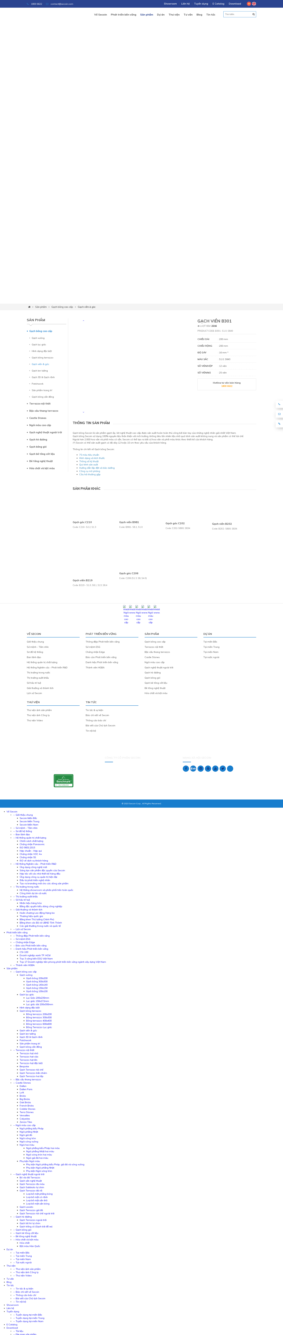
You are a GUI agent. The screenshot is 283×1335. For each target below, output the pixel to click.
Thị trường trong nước (38, 672)
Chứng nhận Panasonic (32, 844)
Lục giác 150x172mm (37, 1001)
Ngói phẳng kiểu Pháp (32, 1128)
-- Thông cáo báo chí (24, 1295)
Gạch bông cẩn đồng (43, 396)
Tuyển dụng (201, 3)
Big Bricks (25, 1099)
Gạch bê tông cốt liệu (42, 453)
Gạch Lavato (26, 1206)
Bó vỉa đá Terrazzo (30, 1177)
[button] (83, 320)
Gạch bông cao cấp (62, 306)
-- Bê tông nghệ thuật (25, 1236)
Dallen (23, 1086)
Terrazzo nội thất (40, 403)
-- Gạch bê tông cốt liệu (25, 1233)
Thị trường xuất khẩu (38, 677)
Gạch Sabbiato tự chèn (32, 1187)
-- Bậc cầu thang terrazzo (27, 1079)
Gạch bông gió (38, 446)
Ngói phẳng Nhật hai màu (40, 1151)
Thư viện (174, 14)
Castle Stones (37, 418)
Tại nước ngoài (211, 657)
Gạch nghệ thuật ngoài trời (45, 432)
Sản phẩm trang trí (42, 390)
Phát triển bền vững (123, 14)
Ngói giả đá (26, 1135)
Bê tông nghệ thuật (41, 461)
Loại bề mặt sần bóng (37, 1203)
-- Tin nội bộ (19, 1301)
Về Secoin (100, 14)
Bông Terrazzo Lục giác (39, 1027)
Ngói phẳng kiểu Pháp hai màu (43, 1148)
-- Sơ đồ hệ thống (22, 831)
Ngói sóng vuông (29, 1141)
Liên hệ (185, 3)
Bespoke (24, 1066)
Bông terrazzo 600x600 (39, 1023)
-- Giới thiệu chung (23, 814)
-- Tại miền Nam (22, 1259)
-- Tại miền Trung (22, 1255)
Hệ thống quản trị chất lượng (42, 662)
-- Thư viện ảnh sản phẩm (27, 1269)
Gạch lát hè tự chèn (30, 1223)
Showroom (170, 3)
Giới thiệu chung (35, 641)
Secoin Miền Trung (29, 821)
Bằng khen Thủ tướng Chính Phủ (37, 919)
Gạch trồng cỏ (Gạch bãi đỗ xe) (36, 1226)
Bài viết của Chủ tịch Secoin (100, 725)
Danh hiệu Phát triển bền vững (102, 662)
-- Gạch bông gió (22, 1229)
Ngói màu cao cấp (40, 425)
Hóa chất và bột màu (42, 468)
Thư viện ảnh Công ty (38, 715)
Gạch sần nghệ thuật (31, 1180)
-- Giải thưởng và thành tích (27, 909)
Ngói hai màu (27, 1144)
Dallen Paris (26, 1089)
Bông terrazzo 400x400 (39, 1020)
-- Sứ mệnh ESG (21, 939)
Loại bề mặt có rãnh (37, 1197)
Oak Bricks (25, 1102)
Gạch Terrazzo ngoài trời (33, 1220)
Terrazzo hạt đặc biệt (31, 1063)
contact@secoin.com (62, 3)
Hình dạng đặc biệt (42, 351)
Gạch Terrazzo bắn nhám (33, 1072)
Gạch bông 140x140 (36, 984)
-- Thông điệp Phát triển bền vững (31, 935)
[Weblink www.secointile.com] (132, 612)
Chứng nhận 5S (28, 857)
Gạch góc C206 (128, 573)
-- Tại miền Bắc (21, 1252)
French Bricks (27, 1105)
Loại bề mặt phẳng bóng (39, 1193)
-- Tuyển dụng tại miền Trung (28, 1318)
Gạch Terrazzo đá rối (31, 1190)
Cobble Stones (27, 1108)
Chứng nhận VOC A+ (31, 854)
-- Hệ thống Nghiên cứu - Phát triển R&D (34, 863)
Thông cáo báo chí (96, 720)
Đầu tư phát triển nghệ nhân (35, 880)
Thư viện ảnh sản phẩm (39, 710)
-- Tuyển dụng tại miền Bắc (27, 1314)
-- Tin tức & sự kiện (23, 1288)
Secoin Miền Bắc (28, 818)
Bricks (23, 1095)
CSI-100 (24, 952)
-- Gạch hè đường (22, 1216)
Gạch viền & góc (87, 306)
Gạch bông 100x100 (36, 991)
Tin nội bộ (91, 730)
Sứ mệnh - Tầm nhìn (38, 646)
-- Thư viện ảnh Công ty (25, 1272)
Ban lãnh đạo (34, 657)
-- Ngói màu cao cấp (24, 1125)
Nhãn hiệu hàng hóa (31, 903)
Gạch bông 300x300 (36, 981)
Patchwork (37, 383)
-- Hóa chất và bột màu (25, 1239)
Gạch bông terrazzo (42, 357)
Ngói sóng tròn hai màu (39, 1154)
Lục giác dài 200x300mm (39, 1004)
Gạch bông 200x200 (36, 978)
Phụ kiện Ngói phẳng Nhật (40, 1167)
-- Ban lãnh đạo (21, 834)
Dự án (161, 14)
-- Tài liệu (18, 1331)
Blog (199, 14)
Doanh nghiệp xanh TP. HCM (35, 955)
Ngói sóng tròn (28, 1138)
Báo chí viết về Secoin (97, 715)
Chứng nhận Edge (95, 652)
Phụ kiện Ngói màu (30, 1161)
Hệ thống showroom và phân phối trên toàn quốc (46, 890)
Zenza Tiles (26, 1122)
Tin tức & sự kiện (94, 710)
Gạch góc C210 (82, 522)
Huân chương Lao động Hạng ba (37, 912)
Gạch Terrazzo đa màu (32, 1184)
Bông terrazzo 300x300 (39, 1017)
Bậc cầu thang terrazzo (43, 410)
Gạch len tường (40, 370)
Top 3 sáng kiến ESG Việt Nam (36, 958)
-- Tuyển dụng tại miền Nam (28, 1321)
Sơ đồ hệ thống (35, 652)
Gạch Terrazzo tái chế (31, 1069)
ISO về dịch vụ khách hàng (34, 860)
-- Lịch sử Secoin (22, 929)
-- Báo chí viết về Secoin (26, 1291)
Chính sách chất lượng (31, 841)
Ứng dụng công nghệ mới (33, 867)
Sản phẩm (146, 14)
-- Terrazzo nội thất (23, 1050)
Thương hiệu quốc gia (31, 916)
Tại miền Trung (211, 646)
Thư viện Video (35, 720)
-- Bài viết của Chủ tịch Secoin (29, 1298)
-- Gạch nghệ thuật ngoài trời (28, 1174)
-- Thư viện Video (22, 1275)
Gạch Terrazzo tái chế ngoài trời (37, 1213)
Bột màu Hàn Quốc (30, 1246)
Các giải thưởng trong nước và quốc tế (40, 925)
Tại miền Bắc (210, 641)
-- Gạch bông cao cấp (25, 971)
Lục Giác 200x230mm (37, 997)
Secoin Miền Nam (29, 824)
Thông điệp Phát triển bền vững (103, 641)
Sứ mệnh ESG (93, 646)
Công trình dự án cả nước (33, 893)
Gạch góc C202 (175, 523)
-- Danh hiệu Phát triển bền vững (30, 948)
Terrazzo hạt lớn (28, 1059)
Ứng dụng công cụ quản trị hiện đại (38, 876)
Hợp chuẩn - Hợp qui (31, 850)
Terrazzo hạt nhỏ (29, 1053)
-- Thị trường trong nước (26, 886)
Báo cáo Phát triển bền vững (101, 657)
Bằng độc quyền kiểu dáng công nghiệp (41, 906)
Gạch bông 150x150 (36, 988)
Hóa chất (24, 1242)
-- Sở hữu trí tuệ (21, 899)
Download (235, 3)
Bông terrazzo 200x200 (39, 1014)
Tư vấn (188, 14)
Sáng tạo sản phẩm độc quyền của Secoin (42, 870)
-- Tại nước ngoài (22, 1262)
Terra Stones (27, 1112)
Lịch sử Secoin (34, 693)
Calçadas (25, 1118)
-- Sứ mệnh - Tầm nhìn (25, 827)
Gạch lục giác (39, 344)
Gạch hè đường (38, 439)
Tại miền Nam (210, 652)
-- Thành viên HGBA (24, 965)
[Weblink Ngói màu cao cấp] (126, 622)
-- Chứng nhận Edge (24, 942)
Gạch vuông (38, 338)
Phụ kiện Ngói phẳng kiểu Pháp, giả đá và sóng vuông (55, 1164)
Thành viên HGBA (95, 667)
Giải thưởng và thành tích (40, 688)
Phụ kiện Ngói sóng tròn (39, 1171)
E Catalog (218, 3)
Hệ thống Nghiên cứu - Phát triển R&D (47, 667)
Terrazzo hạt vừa (29, 1056)
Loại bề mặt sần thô (36, 1200)
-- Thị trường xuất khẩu (25, 896)
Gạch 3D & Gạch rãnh (43, 377)
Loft (22, 1092)
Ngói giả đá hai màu (37, 1157)
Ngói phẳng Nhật (29, 1131)
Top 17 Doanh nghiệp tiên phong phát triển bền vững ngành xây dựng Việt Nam (63, 961)
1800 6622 (36, 3)
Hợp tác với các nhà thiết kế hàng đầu (40, 873)
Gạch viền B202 (222, 523)
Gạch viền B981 (129, 522)
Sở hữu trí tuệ (34, 682)
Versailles (25, 1115)
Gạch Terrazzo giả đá (31, 1210)
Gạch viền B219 (83, 580)
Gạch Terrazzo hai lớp (31, 1076)
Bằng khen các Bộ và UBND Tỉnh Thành (41, 922)
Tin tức (210, 14)
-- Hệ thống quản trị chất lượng (29, 837)
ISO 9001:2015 (27, 847)
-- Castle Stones (22, 1082)
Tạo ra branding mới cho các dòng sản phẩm (44, 883)
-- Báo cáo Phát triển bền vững (30, 945)
